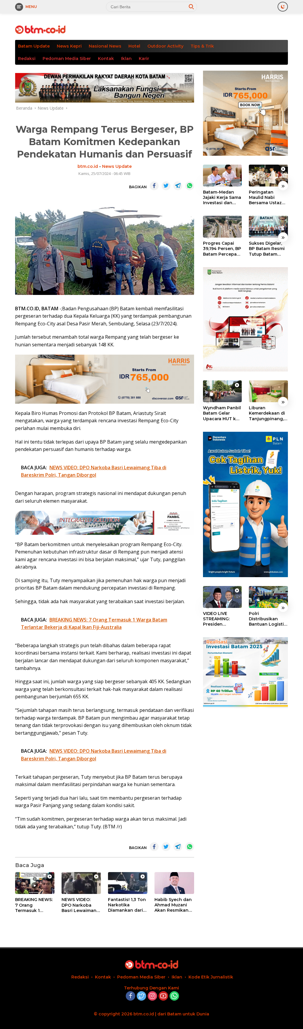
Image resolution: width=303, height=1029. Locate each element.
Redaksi (27, 58)
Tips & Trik (202, 46)
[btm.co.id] (40, 29)
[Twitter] (141, 996)
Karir (144, 58)
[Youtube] (163, 996)
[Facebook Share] (154, 185)
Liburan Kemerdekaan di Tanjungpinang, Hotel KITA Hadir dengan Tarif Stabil (267, 413)
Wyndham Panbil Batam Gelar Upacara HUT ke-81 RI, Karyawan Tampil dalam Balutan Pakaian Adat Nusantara (222, 413)
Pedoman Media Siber (67, 58)
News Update (117, 166)
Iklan (126, 58)
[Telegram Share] (177, 185)
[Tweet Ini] (166, 185)
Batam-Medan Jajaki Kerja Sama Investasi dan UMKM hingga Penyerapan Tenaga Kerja (222, 197)
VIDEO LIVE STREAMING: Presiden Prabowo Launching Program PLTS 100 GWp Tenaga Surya (222, 619)
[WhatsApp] (174, 996)
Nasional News (105, 46)
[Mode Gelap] (283, 7)
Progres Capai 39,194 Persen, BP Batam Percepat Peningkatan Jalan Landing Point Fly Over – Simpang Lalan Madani (222, 249)
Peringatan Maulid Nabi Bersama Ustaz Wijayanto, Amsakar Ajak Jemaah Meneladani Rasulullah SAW (266, 197)
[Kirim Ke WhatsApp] (189, 185)
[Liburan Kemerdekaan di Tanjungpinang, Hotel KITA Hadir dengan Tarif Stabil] (268, 391)
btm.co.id (88, 166)
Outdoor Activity (165, 46)
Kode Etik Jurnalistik (210, 977)
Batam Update (34, 46)
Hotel (134, 46)
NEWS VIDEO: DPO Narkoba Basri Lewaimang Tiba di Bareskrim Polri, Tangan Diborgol (81, 905)
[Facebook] (130, 996)
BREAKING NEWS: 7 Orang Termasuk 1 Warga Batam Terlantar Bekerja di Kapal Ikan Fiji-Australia (34, 905)
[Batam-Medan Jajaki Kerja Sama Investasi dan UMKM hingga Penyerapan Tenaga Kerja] (222, 175)
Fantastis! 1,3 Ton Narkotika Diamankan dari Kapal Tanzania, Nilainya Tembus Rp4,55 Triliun (127, 905)
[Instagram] (152, 996)
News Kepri (69, 46)
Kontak (106, 58)
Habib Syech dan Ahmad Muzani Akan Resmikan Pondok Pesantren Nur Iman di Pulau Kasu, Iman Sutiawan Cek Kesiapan (173, 905)
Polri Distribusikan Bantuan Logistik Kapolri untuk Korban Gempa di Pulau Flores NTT (268, 619)
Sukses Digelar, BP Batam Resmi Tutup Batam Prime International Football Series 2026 (267, 249)
